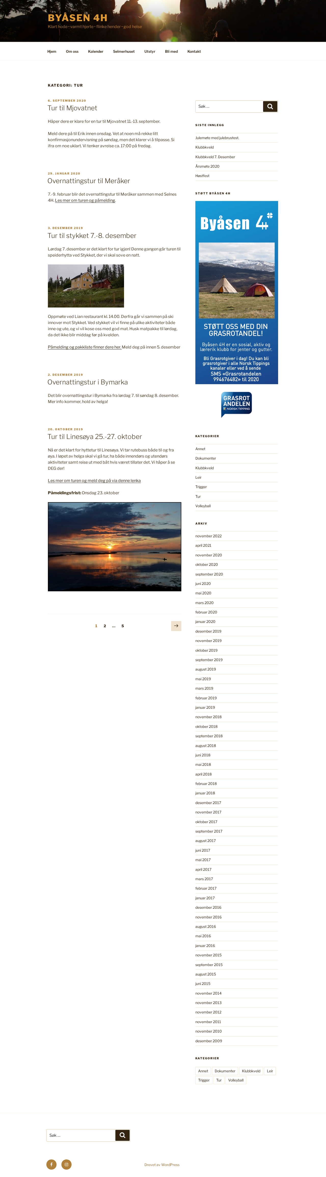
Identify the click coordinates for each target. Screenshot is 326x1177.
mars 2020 (204, 602)
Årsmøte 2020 (207, 166)
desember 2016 (208, 907)
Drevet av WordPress (162, 1164)
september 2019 (209, 660)
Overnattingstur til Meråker (88, 181)
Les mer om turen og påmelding (85, 200)
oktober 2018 (206, 726)
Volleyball (203, 506)
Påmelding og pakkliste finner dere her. (85, 347)
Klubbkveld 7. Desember (215, 157)
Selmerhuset (124, 51)
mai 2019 (203, 679)
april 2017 (203, 869)
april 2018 (203, 774)
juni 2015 (202, 983)
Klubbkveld (204, 147)
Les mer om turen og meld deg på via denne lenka (94, 480)
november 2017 (208, 812)
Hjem (51, 51)
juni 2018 (202, 755)
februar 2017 (205, 888)
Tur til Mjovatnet (72, 108)
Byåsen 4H (78, 17)
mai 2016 (203, 936)
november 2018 (208, 717)
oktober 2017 (206, 822)
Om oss (72, 51)
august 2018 (205, 745)
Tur (198, 496)
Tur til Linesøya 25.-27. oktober (94, 436)
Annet (200, 449)
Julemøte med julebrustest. (217, 138)
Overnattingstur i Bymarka (87, 382)
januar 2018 (205, 793)
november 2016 (208, 917)
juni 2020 (203, 583)
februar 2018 (206, 783)
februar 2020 (206, 612)
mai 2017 (203, 860)
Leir (198, 477)
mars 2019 (204, 688)
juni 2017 (202, 850)
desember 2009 (208, 1041)
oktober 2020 (206, 564)
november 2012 (208, 1012)
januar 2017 (205, 898)
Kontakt (194, 51)
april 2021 (203, 545)
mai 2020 (203, 593)
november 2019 (208, 640)
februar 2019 (206, 698)
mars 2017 (204, 879)
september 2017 (208, 831)
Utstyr (149, 51)
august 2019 (205, 669)
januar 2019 (205, 707)
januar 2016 (205, 945)
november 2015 (208, 955)
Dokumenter (205, 458)
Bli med (171, 51)
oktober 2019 (206, 650)
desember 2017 (208, 802)
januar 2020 (205, 621)
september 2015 (209, 964)
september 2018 (209, 736)
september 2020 (209, 574)
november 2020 (208, 555)
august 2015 (205, 974)
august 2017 (205, 840)
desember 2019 (208, 631)
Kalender (95, 51)
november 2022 (208, 536)
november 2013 (208, 1002)
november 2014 (208, 993)
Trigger (201, 487)
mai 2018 (203, 764)
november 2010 (208, 1031)
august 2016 (205, 926)
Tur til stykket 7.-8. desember (92, 235)
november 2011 (208, 1022)
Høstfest (202, 175)
